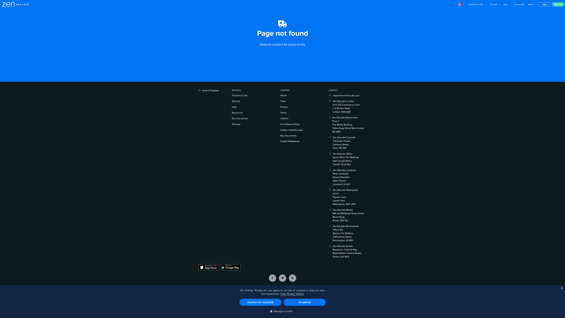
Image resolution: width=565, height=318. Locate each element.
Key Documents (288, 135)
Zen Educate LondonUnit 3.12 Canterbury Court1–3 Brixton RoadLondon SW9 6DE (346, 106)
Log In (544, 4)
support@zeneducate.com (346, 95)
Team (283, 101)
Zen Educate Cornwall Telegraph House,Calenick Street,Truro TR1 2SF (344, 143)
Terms (283, 112)
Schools (493, 4)
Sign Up (558, 4)
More (530, 4)
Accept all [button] (304, 302)
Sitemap (236, 124)
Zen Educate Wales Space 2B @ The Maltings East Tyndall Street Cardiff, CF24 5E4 (346, 159)
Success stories (240, 118)
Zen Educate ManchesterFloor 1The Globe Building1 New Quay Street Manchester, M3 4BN (348, 124)
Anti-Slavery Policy (290, 124)
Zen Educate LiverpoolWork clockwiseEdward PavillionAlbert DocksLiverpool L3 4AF (344, 177)
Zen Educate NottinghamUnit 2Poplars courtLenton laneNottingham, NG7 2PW (345, 197)
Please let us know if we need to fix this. (282, 44)
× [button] (562, 288)
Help (234, 107)
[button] (282, 311)
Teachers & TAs (475, 4)
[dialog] (282, 301)
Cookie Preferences (289, 141)
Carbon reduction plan (291, 130)
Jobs (506, 4)
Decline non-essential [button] (260, 302)
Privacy (284, 107)
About (283, 95)
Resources (519, 4)
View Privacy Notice (292, 293)
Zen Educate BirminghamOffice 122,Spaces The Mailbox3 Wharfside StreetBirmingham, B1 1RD (346, 233)
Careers (284, 118)
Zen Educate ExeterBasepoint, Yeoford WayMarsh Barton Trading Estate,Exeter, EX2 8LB (347, 251)
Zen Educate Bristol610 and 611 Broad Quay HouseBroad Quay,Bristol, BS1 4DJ (348, 215)
